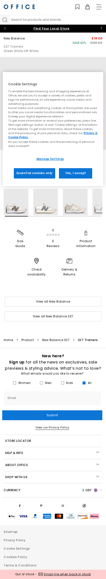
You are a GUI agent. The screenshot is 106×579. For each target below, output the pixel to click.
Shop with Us (16, 477)
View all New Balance (53, 301)
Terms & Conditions (20, 565)
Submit (52, 415)
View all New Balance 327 (53, 316)
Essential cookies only (35, 173)
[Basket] (84, 7)
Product (27, 340)
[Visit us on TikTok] (85, 505)
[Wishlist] (74, 7)
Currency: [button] (47, 490)
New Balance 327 (56, 340)
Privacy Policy (14, 540)
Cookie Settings (17, 548)
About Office (16, 465)
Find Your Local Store (52, 28)
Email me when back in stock (67, 574)
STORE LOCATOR (18, 441)
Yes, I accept (75, 173)
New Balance (14, 38)
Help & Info (14, 453)
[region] (53, 129)
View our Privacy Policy (52, 427)
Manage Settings (50, 159)
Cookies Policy (15, 557)
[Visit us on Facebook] (21, 505)
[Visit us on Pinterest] (42, 505)
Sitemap (11, 532)
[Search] (5, 19)
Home (8, 340)
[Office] (20, 6)
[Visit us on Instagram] (64, 505)
